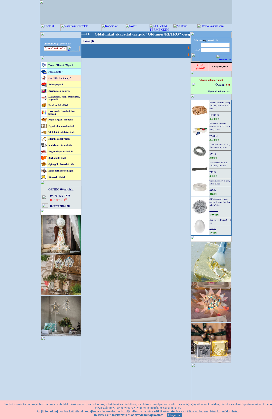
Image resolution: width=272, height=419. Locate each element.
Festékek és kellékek (58, 105)
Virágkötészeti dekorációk (61, 132)
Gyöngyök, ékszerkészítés (61, 164)
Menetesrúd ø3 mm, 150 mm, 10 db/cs (218, 164)
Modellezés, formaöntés (60, 145)
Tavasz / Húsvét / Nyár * (60, 65)
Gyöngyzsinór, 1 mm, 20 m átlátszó (219, 182)
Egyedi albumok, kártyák (61, 126)
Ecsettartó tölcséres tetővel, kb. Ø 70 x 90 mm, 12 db (219, 126)
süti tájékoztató (117, 415)
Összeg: (220, 84)
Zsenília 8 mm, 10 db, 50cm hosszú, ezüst (219, 146)
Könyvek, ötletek (57, 177)
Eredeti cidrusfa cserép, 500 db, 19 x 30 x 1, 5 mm (220, 105)
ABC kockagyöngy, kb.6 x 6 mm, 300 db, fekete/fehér (219, 201)
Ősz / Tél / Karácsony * (59, 78)
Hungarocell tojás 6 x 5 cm (220, 221)
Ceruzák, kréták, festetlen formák (61, 112)
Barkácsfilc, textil (57, 158)
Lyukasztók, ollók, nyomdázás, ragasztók (64, 98)
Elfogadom (174, 415)
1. (188, 47)
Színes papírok (56, 84)
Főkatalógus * (55, 71)
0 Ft (228, 84)
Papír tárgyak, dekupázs (60, 119)
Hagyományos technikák (60, 151)
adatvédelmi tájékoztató (147, 415)
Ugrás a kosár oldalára (219, 91)
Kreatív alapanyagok (59, 138)
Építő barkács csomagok (60, 170)
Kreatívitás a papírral (59, 91)
